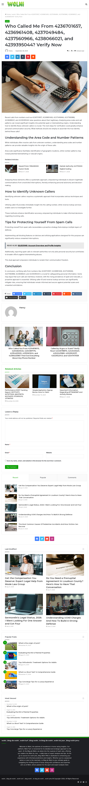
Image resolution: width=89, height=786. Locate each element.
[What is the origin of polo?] (11, 646)
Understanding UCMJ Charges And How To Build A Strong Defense (45, 515)
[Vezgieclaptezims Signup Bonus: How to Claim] (44, 381)
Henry (22, 307)
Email (7, 452)
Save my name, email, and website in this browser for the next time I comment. (34, 461)
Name (7, 444)
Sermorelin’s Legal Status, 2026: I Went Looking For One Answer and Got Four (50, 505)
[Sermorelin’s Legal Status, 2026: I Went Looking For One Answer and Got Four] (11, 508)
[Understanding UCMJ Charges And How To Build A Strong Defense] (11, 517)
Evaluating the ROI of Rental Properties (34, 653)
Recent (15, 477)
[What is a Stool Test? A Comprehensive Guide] (11, 675)
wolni (14, 14)
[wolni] (15, 4)
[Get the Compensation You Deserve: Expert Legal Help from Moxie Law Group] (11, 489)
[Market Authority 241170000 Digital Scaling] (52, 169)
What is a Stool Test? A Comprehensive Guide (37, 672)
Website (49, 452)
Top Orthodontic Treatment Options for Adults (38, 662)
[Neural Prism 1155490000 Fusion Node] (11, 169)
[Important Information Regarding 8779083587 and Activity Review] (72, 381)
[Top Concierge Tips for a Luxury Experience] (11, 685)
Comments (72, 477)
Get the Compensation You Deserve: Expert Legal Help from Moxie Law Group (50, 486)
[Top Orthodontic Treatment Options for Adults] (11, 665)
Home (8, 14)
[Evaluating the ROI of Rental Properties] (11, 656)
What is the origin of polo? (29, 643)
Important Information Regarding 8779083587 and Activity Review (71, 392)
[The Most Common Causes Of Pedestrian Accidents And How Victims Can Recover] (11, 527)
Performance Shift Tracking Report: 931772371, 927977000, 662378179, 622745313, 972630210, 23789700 (16, 394)
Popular (43, 477)
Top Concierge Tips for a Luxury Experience (36, 682)
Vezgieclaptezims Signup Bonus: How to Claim (42, 391)
